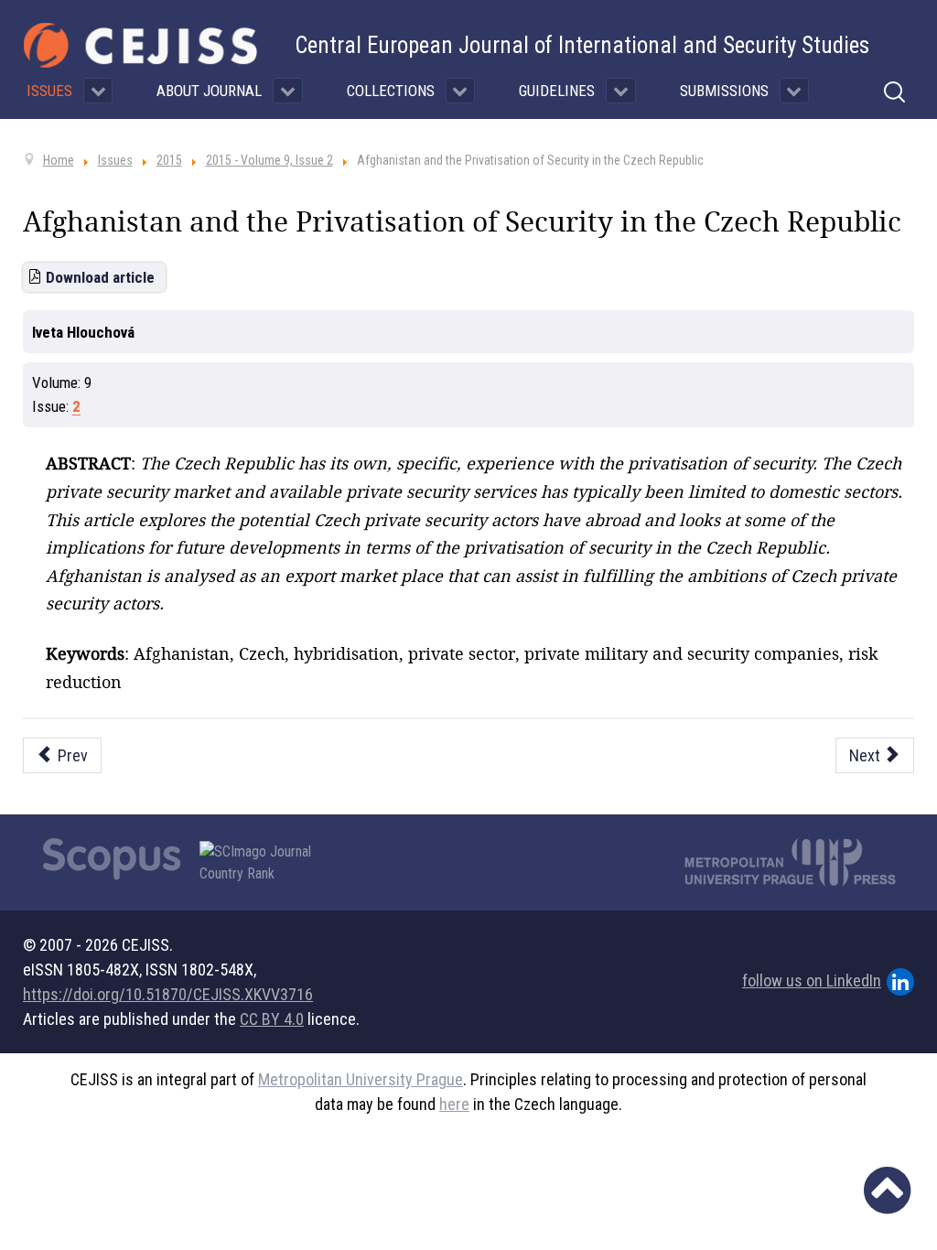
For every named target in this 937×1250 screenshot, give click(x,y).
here (454, 1104)
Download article (100, 277)
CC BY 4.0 (272, 1019)
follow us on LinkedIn (811, 980)
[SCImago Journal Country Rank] (265, 863)
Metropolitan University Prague (360, 1079)
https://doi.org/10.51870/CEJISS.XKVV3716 (168, 994)
